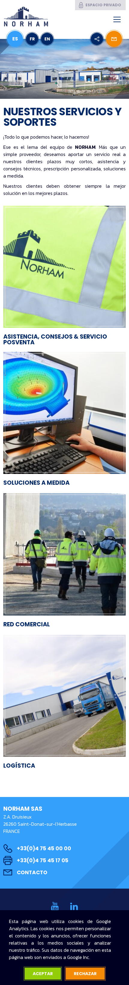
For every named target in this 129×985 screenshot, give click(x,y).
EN (47, 39)
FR (32, 39)
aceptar (43, 974)
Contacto (32, 872)
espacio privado (103, 4)
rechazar (85, 974)
